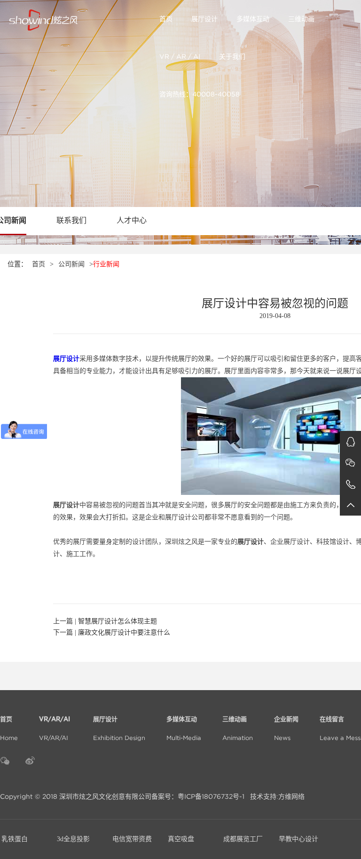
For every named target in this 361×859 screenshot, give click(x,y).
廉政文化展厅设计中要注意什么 (124, 632)
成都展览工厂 (243, 839)
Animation (237, 728)
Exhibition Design (119, 728)
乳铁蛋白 (14, 839)
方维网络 (291, 796)
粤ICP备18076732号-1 (211, 796)
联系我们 (71, 220)
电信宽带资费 (132, 839)
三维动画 (301, 19)
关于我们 (232, 56)
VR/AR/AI (55, 728)
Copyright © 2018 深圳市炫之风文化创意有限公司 (75, 796)
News (286, 728)
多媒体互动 (252, 19)
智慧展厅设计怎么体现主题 (117, 621)
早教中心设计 (298, 839)
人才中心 (132, 220)
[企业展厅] (79, 19)
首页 (166, 19)
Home (9, 728)
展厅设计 (204, 19)
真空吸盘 (181, 839)
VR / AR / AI (179, 56)
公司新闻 (71, 264)
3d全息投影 (73, 839)
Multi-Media (183, 728)
